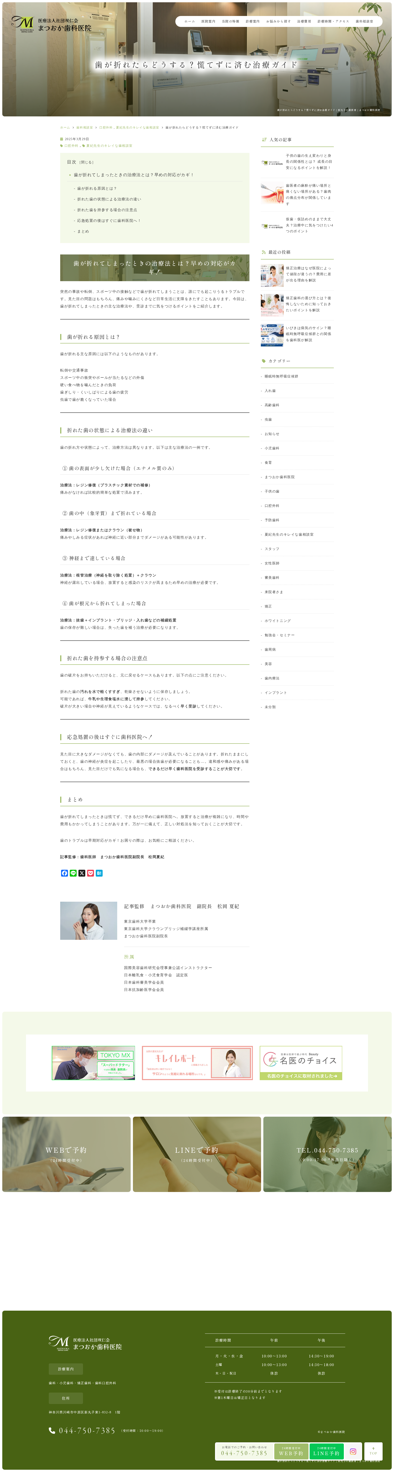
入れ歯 (270, 391)
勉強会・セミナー (280, 635)
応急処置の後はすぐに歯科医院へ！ (109, 221)
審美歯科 (272, 577)
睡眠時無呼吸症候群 (282, 376)
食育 (268, 462)
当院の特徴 (231, 21)
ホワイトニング (278, 621)
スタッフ (272, 549)
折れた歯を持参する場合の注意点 (107, 210)
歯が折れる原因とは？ (97, 188)
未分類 (270, 707)
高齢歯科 (272, 405)
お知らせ (272, 434)
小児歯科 (272, 448)
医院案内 (208, 21)
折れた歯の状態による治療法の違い (109, 199)
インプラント (276, 692)
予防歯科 (272, 520)
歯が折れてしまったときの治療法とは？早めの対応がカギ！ (134, 175)
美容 (268, 664)
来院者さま (274, 592)
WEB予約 (291, 1451)
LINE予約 (326, 1451)
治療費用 (304, 21)
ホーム (189, 21)
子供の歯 (272, 491)
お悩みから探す (278, 21)
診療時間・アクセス (334, 21)
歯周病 (270, 649)
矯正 (268, 606)
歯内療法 (272, 678)
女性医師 (272, 563)
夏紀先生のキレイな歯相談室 (109, 145)
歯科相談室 (364, 21)
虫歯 (268, 419)
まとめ (83, 231)
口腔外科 (72, 145)
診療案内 (253, 21)
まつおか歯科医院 (280, 477)
